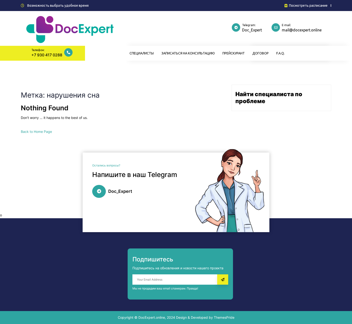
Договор (260, 53)
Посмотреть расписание (308, 5)
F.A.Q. (280, 53)
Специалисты (142, 53)
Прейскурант (233, 53)
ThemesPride (223, 317)
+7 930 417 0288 (46, 55)
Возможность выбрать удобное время (58, 5)
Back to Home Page (36, 132)
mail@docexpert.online (302, 30)
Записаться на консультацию (188, 53)
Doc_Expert (252, 30)
